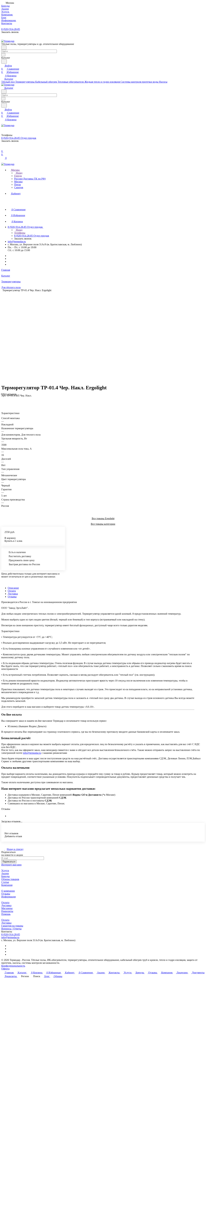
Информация (8, 896)
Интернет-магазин (11, 864)
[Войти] (2, 148)
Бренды (5, 876)
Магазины (7, 908)
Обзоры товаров (10, 879)
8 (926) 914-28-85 (10, 29)
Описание (13, 588)
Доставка (13, 593)
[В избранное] (2, 398)
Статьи (5, 882)
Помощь (5, 914)
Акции (5, 873)
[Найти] (4, 61)
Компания (6, 885)
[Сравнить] (3, 402)
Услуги (5, 870)
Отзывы (12, 596)
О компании (8, 890)
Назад (18, 172)
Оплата (12, 590)
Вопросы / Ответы (11, 928)
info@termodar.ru (17, 241)
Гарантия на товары (12, 925)
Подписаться (9, 861)
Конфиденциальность (13, 965)
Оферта (5, 968)
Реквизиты (7, 911)
